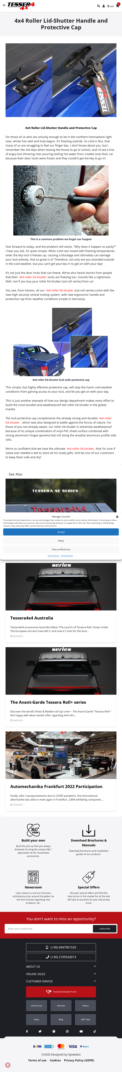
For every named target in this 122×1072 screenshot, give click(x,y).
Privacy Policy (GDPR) (79, 1060)
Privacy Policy (67, 555)
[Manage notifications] (7, 1065)
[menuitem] (98, 6)
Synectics (74, 1054)
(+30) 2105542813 (63, 957)
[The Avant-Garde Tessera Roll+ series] (61, 671)
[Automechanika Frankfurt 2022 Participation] (61, 755)
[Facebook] (27, 1031)
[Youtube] (81, 1031)
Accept (61, 531)
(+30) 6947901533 (63, 947)
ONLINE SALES (35, 974)
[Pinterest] (54, 1031)
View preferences (61, 549)
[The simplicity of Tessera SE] (61, 502)
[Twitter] (40, 1031)
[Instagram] (67, 1031)
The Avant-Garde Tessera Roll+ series (48, 702)
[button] (117, 516)
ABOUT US (33, 966)
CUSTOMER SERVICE (39, 981)
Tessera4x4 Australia (31, 618)
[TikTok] (95, 1031)
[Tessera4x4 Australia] (61, 586)
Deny (61, 540)
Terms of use (53, 555)
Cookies (55, 1060)
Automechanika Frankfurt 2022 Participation (56, 786)
